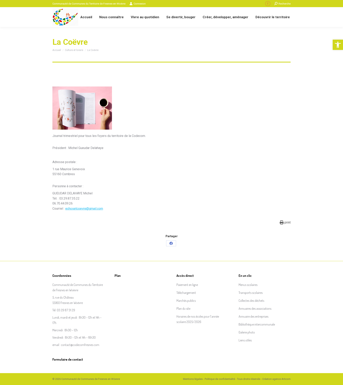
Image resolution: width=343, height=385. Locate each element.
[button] (338, 45)
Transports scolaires (251, 293)
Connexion (140, 3)
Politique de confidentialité (220, 378)
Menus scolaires (248, 285)
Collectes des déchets (251, 301)
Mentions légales (193, 378)
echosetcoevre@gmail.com (84, 208)
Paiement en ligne (187, 285)
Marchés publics (186, 301)
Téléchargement (186, 293)
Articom (286, 378)
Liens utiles (245, 340)
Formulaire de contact (67, 359)
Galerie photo (247, 332)
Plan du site (183, 308)
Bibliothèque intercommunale (257, 324)
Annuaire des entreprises (253, 316)
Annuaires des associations (255, 308)
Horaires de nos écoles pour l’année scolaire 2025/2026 (197, 319)
